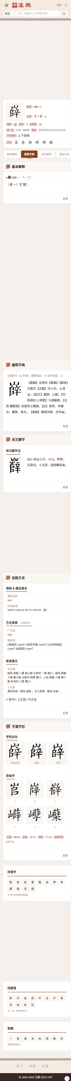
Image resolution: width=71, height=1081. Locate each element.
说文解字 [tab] (47, 154)
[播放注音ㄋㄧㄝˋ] (45, 116)
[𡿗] (51, 142)
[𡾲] (37, 142)
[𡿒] (44, 142)
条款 (32, 1066)
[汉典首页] (22, 5)
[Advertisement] (35, 57)
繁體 (59, 5)
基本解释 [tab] (12, 154)
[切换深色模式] (66, 5)
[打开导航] (6, 5)
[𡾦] (30, 142)
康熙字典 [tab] (29, 154)
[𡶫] (16, 142)
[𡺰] (23, 142)
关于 (20, 1066)
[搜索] (64, 13)
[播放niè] (40, 106)
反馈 (65, 198)
